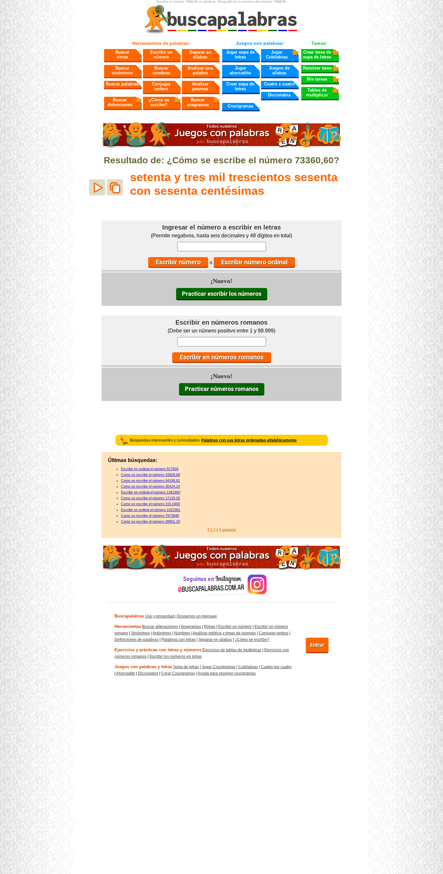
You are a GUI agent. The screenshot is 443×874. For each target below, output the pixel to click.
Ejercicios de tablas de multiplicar (231, 650)
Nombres (182, 633)
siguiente (229, 529)
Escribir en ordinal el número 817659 (149, 469)
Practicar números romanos (221, 388)
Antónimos (161, 633)
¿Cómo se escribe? (159, 102)
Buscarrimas (122, 54)
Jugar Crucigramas (218, 667)
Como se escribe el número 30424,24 (150, 486)
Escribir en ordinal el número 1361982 (150, 492)
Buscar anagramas (198, 102)
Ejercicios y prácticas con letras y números (157, 649)
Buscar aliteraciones (160, 626)
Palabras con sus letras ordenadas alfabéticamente (249, 440)
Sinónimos (140, 633)
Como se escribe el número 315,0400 (150, 504)
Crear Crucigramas (178, 673)
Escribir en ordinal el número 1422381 (150, 510)
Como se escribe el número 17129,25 (150, 498)
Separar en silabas (215, 639)
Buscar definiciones (120, 102)
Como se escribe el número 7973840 (150, 516)
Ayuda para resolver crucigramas (227, 673)
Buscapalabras (129, 616)
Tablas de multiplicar (317, 92)
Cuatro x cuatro (279, 83)
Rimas (209, 626)
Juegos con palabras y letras (143, 666)
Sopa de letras (186, 667)
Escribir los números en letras (176, 656)
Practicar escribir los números (221, 293)
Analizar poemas (200, 86)
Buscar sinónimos (122, 70)
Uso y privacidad (159, 616)
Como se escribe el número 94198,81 (150, 480)
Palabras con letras (179, 639)
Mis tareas (317, 79)
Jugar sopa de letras (240, 54)
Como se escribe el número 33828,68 (150, 475)
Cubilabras (248, 667)
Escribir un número (161, 54)
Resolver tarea (317, 68)
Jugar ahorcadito (240, 70)
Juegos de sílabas (279, 70)
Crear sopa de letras (240, 86)
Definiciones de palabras (136, 639)
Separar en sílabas (200, 54)
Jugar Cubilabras (277, 54)
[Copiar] (115, 187)
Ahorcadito (125, 673)
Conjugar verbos (161, 86)
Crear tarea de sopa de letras (317, 54)
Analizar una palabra (200, 70)
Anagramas (191, 626)
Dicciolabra (279, 95)
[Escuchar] (97, 187)
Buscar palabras (122, 83)
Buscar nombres (161, 70)
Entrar (317, 645)
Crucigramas (240, 106)
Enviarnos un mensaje (197, 616)
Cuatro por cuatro (276, 667)
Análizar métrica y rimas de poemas (224, 633)
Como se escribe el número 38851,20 (150, 521)
